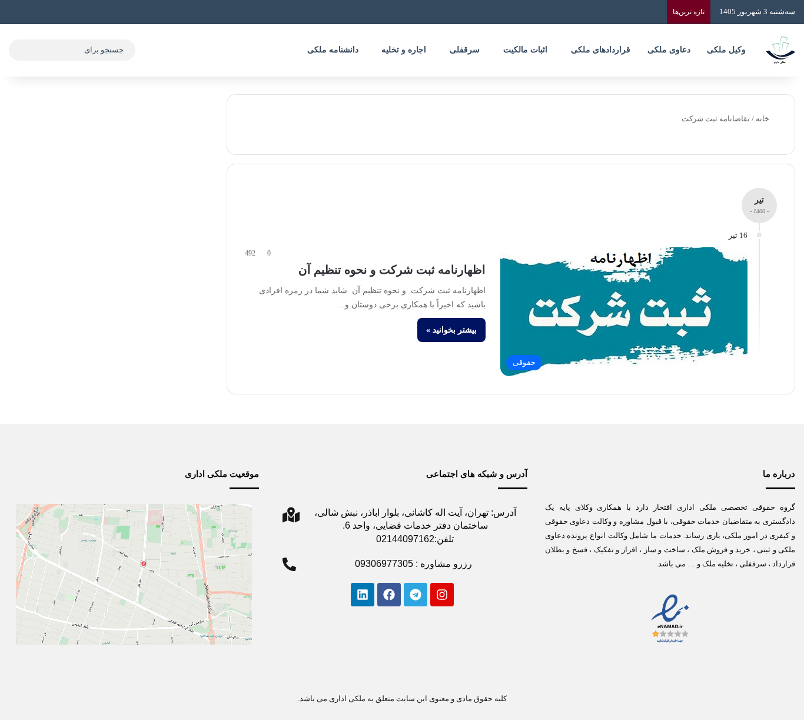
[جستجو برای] (20, 50)
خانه (763, 118)
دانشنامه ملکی (332, 49)
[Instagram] (442, 594)
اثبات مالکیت (525, 49)
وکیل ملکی (726, 49)
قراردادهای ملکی (600, 49)
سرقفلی (465, 49)
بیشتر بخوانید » (451, 330)
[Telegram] (415, 594)
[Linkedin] (362, 594)
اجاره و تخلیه (403, 49)
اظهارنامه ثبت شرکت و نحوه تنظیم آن (392, 269)
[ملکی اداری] (780, 50)
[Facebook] (389, 594)
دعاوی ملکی (668, 49)
